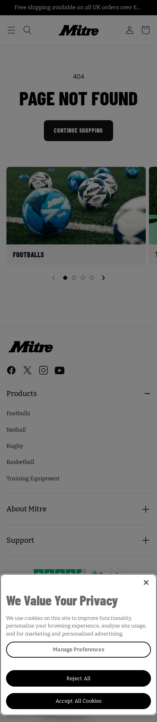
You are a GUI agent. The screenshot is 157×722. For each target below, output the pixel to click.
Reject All (78, 678)
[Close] (146, 582)
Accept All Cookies (78, 701)
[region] (78, 645)
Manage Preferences (78, 649)
